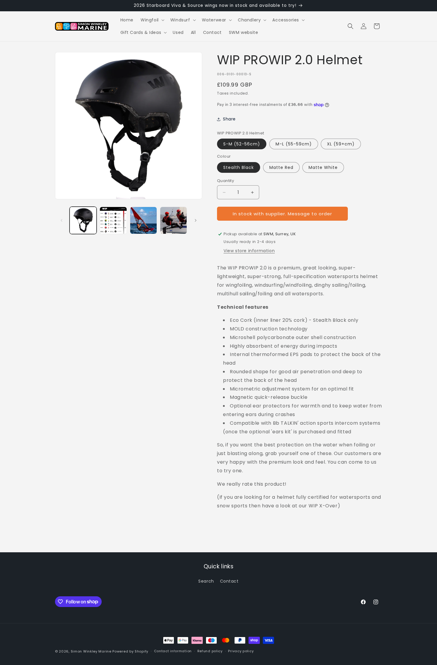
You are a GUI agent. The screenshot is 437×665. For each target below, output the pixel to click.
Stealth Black (238, 167)
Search (206, 581)
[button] (152, 20)
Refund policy (210, 651)
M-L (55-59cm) (294, 144)
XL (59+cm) (341, 144)
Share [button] (229, 119)
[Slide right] (195, 220)
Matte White (323, 167)
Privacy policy (241, 651)
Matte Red (281, 167)
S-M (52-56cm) (241, 144)
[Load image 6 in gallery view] (173, 220)
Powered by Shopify (130, 651)
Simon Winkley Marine (91, 651)
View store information (249, 251)
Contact (229, 581)
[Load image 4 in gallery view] (113, 220)
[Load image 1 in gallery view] (83, 220)
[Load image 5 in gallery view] (143, 220)
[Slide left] (61, 220)
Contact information (173, 651)
